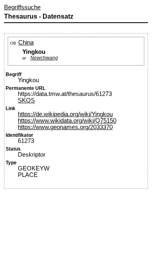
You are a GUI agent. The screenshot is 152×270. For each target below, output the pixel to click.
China (26, 42)
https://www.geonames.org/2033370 (65, 127)
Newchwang (44, 57)
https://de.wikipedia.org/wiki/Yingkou (65, 114)
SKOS (26, 100)
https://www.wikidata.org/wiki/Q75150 (67, 120)
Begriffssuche (22, 7)
